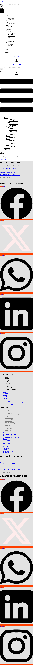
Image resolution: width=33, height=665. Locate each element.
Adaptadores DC (10, 24)
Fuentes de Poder (9, 39)
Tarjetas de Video (9, 48)
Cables (11, 128)
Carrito (7, 381)
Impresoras (11, 51)
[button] (2, 10)
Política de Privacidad (11, 386)
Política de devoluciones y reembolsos (15, 388)
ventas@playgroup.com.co (7, 172)
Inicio (6, 15)
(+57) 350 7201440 (8, 169)
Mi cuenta (7, 378)
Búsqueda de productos (6, 4)
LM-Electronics (16, 64)
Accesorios (12, 119)
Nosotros (7, 52)
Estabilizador (12, 133)
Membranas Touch (10, 42)
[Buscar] (1, 6)
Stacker (11, 142)
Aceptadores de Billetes (10, 21)
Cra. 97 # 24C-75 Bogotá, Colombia (10, 175)
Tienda (6, 118)
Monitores (12, 140)
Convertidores (13, 131)
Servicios (7, 53)
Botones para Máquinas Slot (9, 28)
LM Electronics (4, 2)
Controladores (13, 130)
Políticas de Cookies (10, 389)
